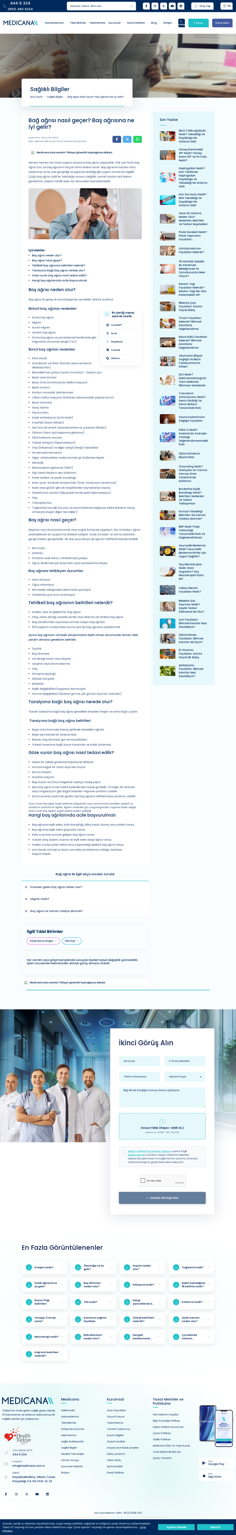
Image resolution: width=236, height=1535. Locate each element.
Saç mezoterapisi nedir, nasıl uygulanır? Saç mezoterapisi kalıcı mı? (191, 571)
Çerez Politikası (162, 1433)
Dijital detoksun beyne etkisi (189, 455)
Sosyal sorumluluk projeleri (123, 1447)
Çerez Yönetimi (162, 1458)
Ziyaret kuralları (116, 1441)
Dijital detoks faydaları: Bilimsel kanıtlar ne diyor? (191, 638)
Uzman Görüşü (70, 1460)
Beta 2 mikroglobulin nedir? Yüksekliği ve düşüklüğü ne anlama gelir (192, 136)
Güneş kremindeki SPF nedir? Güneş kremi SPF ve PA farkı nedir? (193, 155)
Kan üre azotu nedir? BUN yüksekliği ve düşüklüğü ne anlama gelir (193, 200)
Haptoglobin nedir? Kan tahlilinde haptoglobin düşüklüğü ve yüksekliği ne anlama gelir (193, 177)
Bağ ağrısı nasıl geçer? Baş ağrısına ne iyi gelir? (96, 97)
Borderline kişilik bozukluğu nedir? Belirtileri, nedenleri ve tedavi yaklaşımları (191, 496)
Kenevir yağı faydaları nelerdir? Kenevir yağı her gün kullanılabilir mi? (192, 289)
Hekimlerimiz (68, 1435)
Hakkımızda (68, 1410)
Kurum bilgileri (115, 1435)
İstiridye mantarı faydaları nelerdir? (191, 250)
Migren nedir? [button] (39, 899)
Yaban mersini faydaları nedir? (190, 589)
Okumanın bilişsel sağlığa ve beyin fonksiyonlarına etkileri (190, 361)
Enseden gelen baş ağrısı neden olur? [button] (56, 887)
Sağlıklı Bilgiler (55, 97)
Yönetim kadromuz (118, 1429)
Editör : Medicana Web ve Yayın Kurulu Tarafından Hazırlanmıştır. (58, 141)
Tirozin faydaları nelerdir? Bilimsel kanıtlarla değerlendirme (190, 323)
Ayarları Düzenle (176, 1527)
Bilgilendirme (136, 1155)
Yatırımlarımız (115, 1423)
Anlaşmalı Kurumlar (72, 1429)
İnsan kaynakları (116, 1410)
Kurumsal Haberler (72, 1466)
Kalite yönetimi (116, 1454)
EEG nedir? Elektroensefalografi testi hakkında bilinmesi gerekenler (192, 380)
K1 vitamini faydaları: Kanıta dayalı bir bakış (190, 653)
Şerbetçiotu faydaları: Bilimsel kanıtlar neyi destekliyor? (191, 670)
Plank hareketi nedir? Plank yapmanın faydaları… (193, 235)
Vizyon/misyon (116, 1416)
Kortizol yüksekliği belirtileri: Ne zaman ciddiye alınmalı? (192, 515)
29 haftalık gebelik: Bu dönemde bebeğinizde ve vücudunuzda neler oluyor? (192, 269)
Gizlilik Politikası (162, 1439)
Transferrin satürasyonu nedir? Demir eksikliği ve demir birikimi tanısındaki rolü (192, 401)
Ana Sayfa (36, 97)
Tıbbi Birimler (68, 1423)
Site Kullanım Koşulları (166, 1414)
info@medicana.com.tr (28, 1466)
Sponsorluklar (115, 1466)
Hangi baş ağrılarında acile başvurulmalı (59, 280)
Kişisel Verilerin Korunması (168, 1427)
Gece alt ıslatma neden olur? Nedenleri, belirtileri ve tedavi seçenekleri (193, 218)
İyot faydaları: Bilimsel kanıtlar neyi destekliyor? (193, 623)
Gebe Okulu (114, 1460)
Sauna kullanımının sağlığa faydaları (192, 418)
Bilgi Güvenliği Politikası (166, 1420)
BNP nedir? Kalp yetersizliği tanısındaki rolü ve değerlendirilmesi (192, 532)
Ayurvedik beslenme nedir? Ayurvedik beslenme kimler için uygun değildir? (192, 551)
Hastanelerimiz (70, 1416)
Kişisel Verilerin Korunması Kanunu (149, 1151)
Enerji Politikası (115, 1472)
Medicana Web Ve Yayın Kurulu (171, 1445)
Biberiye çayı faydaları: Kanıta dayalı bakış (190, 306)
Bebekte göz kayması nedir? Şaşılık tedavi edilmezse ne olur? (191, 606)
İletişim (65, 1472)
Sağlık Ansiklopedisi (72, 1441)
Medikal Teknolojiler (72, 1454)
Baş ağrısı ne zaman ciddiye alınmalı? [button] (56, 911)
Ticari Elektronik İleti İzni (167, 1452)
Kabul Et (215, 1527)
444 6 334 (19, 1455)
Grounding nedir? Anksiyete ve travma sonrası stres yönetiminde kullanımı (193, 474)
